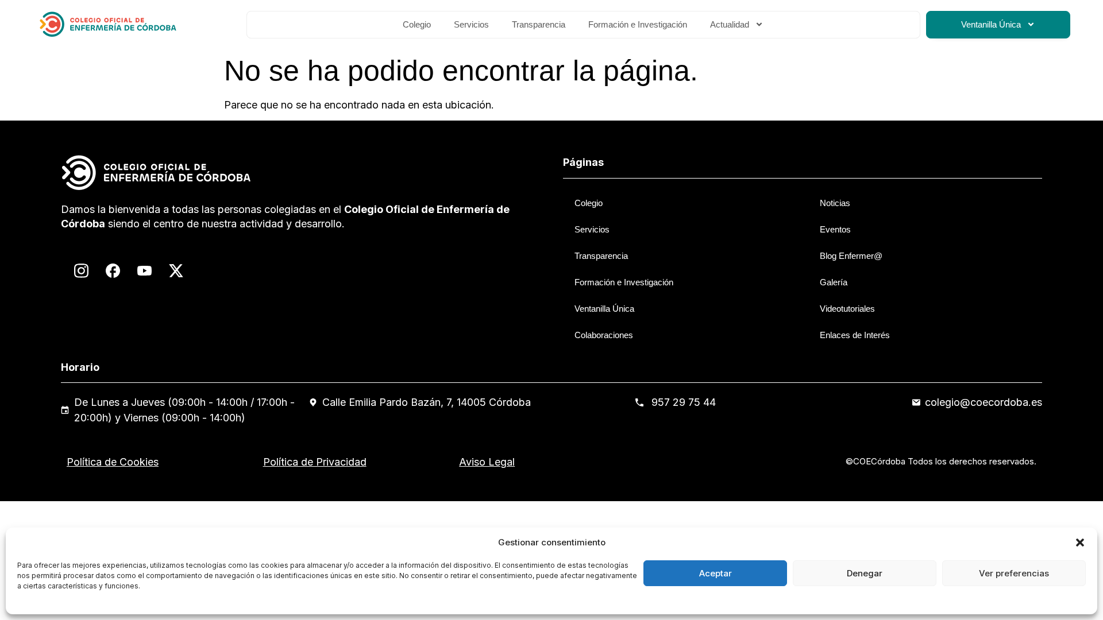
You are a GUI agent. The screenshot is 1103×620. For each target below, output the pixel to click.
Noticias (835, 203)
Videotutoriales (847, 308)
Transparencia (538, 24)
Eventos (835, 229)
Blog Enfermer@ (851, 256)
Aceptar (715, 573)
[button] (1080, 542)
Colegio (417, 24)
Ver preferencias (1014, 573)
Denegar (864, 573)
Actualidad (729, 24)
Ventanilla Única (991, 24)
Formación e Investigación (637, 24)
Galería (833, 282)
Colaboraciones (603, 335)
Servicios (471, 24)
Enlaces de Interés (855, 335)
